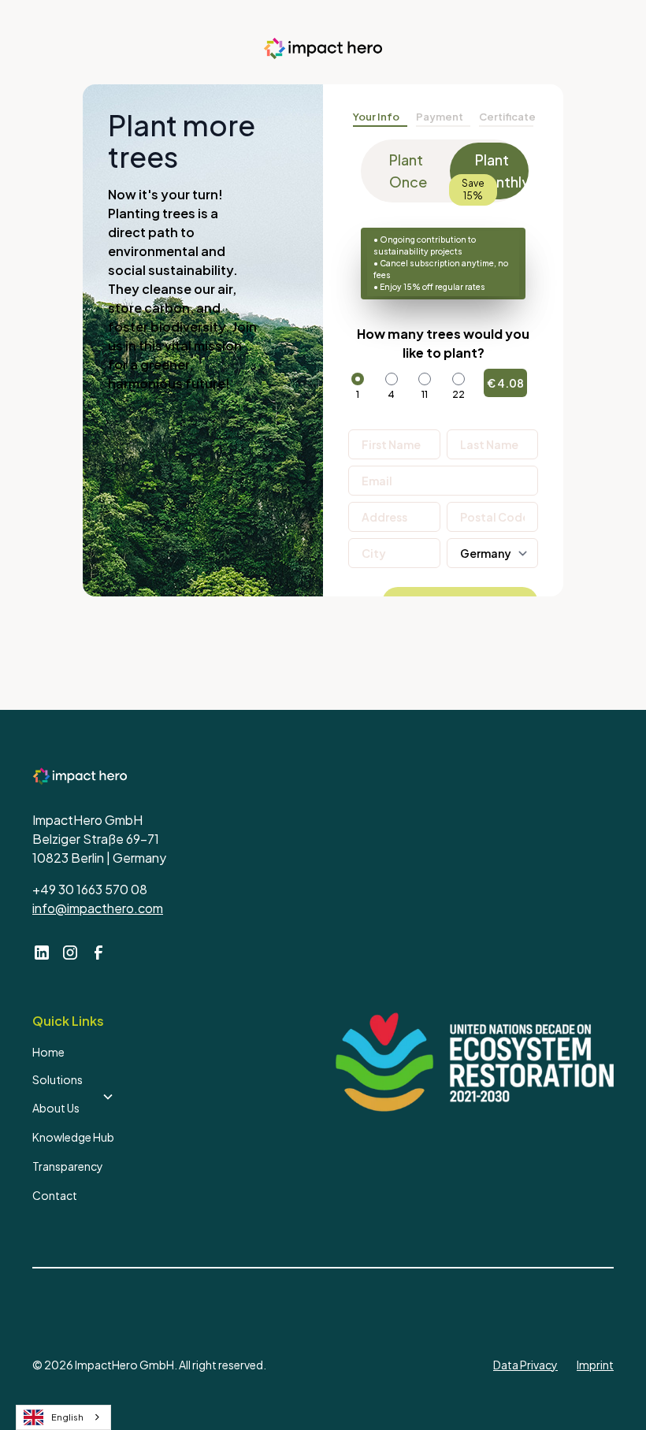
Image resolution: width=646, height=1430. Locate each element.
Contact (54, 1195)
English (67, 1417)
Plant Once (408, 170)
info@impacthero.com (97, 908)
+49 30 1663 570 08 (89, 889)
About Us (56, 1108)
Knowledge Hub (73, 1137)
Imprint (595, 1365)
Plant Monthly (502, 170)
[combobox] (63, 1417)
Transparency (67, 1166)
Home (48, 1052)
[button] (73, 1080)
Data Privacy (525, 1365)
